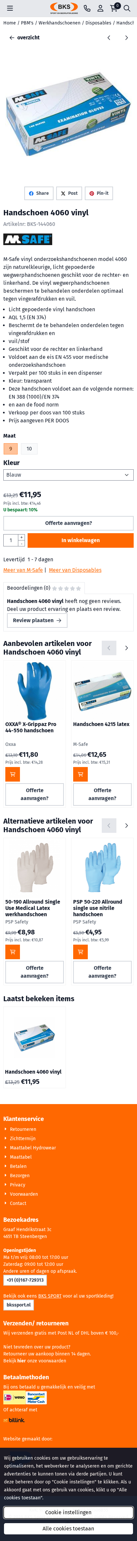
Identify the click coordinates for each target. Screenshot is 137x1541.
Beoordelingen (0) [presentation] (28, 588)
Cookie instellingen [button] (68, 1512)
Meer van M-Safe (23, 570)
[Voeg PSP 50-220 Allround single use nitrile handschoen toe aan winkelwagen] (80, 952)
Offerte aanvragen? (68, 523)
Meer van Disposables (75, 570)
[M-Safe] (27, 243)
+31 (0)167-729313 (25, 1280)
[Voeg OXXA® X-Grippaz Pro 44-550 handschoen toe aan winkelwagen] (12, 774)
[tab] (44, 588)
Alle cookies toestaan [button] (68, 1528)
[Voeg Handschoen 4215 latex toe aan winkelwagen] (80, 774)
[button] (10, 8)
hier (21, 1361)
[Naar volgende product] (126, 37)
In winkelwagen (81, 540)
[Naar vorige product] (109, 37)
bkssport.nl (19, 1305)
